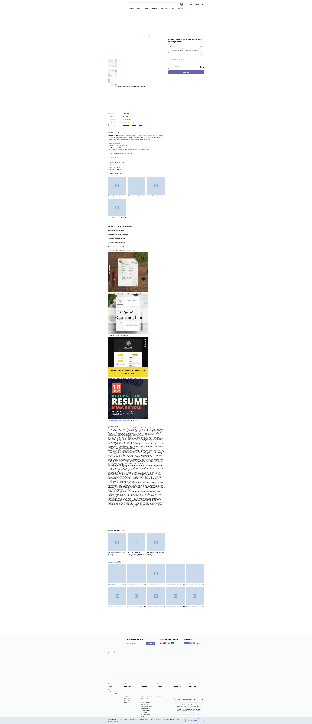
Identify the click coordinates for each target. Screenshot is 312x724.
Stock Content (164, 8)
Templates (154, 8)
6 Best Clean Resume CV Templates (118, 335)
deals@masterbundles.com (179, 690)
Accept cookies (192, 720)
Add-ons (146, 8)
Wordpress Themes (145, 710)
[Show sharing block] (202, 39)
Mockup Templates (145, 714)
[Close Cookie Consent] (203, 720)
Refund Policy (160, 694)
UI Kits (142, 716)
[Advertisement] (156, 22)
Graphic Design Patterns (147, 696)
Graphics (131, 8)
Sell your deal (111, 689)
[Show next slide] (164, 61)
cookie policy (114, 721)
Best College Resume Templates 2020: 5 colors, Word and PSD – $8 (127, 378)
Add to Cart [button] (177, 66)
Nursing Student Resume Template (157, 196)
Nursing (141, 125)
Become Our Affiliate (113, 694)
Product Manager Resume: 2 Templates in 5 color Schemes (125, 293)
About (158, 690)
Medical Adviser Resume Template (138, 196)
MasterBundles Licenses (163, 692)
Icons (142, 700)
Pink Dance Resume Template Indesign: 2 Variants (136, 553)
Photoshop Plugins (145, 702)
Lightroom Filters (145, 704)
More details (195, 50)
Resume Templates (145, 708)
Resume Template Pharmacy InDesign (119, 196)
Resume (134, 125)
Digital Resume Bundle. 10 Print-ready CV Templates (123, 420)
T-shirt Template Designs (147, 692)
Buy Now (186, 72)
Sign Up (197, 4)
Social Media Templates (146, 706)
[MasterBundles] (113, 4)
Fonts (138, 8)
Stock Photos (144, 712)
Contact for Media (193, 690)
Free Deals (180, 8)
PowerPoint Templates (146, 690)
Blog (173, 8)
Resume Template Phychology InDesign (120, 217)
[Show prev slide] (119, 61)
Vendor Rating (111, 691)
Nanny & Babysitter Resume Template (155, 553)
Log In (191, 4)
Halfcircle (126, 113)
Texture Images (144, 698)
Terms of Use (160, 696)
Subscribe (151, 643)
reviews (199, 643)
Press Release (192, 692)
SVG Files (143, 694)
